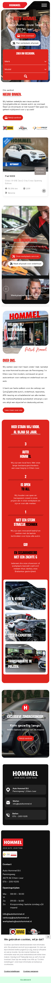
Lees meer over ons (13, 410)
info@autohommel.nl (13, 914)
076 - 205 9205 (11, 881)
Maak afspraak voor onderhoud (27, 264)
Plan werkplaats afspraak (27, 43)
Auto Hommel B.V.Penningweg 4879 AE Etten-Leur (13, 874)
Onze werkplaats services (27, 256)
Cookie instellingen (12, 971)
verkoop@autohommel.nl (16, 917)
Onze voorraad (27, 36)
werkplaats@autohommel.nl (17, 921)
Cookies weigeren (30, 971)
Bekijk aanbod (14, 117)
